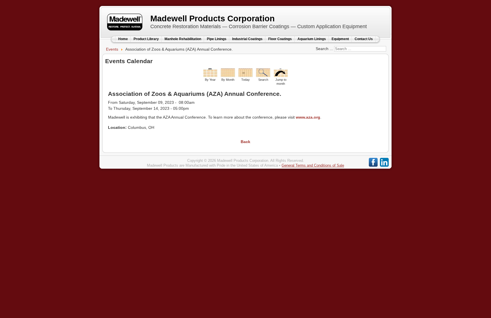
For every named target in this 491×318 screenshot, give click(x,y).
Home (123, 39)
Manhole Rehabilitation (183, 39)
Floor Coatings (280, 39)
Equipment (340, 39)
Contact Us (364, 39)
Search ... (324, 48)
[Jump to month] (281, 75)
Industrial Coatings (247, 39)
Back (245, 141)
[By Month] (228, 75)
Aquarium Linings (311, 39)
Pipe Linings (216, 39)
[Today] (245, 75)
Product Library (146, 39)
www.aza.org (308, 117)
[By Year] (210, 75)
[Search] (263, 75)
